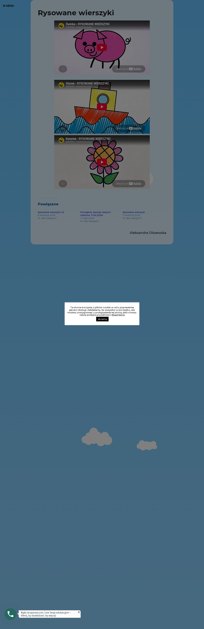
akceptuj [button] (102, 319)
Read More (118, 315)
